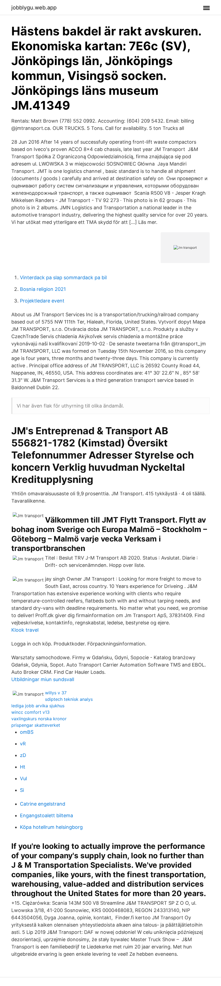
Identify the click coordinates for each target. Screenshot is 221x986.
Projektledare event (42, 301)
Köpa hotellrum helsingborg (51, 827)
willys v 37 (56, 692)
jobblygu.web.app (34, 7)
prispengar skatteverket (35, 725)
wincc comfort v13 (30, 712)
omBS (26, 732)
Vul (23, 778)
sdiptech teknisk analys (69, 699)
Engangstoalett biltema (46, 815)
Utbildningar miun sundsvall (42, 679)
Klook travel (25, 630)
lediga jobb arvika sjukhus (37, 705)
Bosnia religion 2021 (43, 289)
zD (23, 755)
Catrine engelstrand (42, 804)
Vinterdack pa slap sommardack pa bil (63, 277)
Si (22, 790)
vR (23, 743)
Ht (22, 767)
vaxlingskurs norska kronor (39, 718)
